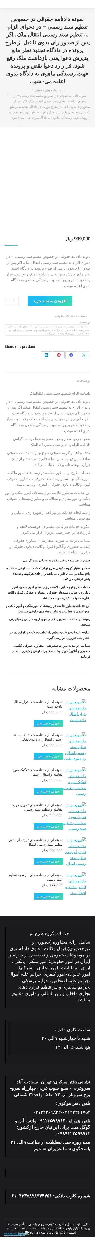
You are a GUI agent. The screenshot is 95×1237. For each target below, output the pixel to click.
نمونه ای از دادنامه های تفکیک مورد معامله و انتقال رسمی (37, 772)
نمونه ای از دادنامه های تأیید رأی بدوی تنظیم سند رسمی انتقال (35, 842)
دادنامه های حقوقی (67, 316)
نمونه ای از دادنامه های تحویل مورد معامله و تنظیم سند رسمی (37, 807)
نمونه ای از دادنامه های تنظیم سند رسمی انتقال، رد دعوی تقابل (38, 736)
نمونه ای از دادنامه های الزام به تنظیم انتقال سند (36, 877)
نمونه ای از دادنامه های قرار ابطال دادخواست (38, 703)
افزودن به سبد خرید (50, 300)
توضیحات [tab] (83, 380)
